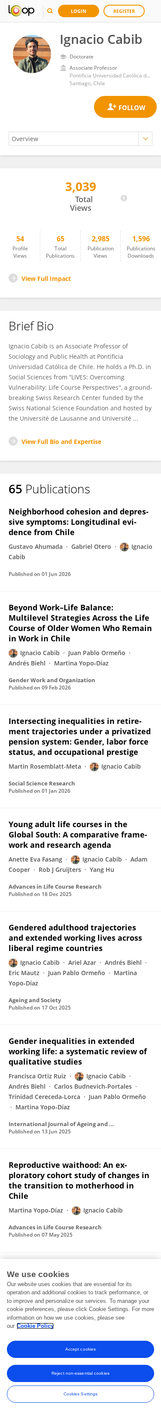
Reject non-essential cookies (80, 1373)
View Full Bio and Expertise (61, 441)
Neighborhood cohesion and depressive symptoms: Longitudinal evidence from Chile (79, 521)
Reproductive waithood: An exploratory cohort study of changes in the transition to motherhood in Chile (79, 1180)
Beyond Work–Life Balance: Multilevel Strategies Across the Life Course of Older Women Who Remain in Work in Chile (80, 622)
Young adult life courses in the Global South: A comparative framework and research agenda (78, 834)
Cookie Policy (35, 1326)
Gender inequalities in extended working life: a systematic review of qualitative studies (78, 1051)
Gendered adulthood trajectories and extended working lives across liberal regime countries (75, 937)
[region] (80, 1336)
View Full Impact (46, 278)
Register (124, 11)
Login (78, 11)
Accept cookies (80, 1349)
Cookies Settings (81, 1393)
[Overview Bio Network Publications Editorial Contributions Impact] (80, 139)
